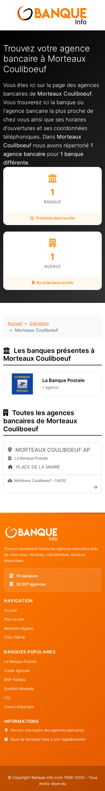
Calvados (39, 323)
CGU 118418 (14, 637)
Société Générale (19, 689)
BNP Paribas (15, 679)
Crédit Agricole (17, 670)
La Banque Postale (20, 661)
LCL (7, 697)
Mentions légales (18, 628)
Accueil (15, 323)
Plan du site (14, 619)
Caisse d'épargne (19, 707)
